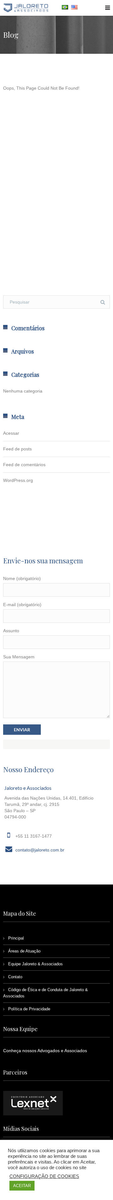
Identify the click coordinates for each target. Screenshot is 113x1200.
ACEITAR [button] (22, 1185)
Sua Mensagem (19, 656)
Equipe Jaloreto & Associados (35, 964)
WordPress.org (18, 480)
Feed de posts (17, 448)
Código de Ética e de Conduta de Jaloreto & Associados (45, 992)
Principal (16, 938)
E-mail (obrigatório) (22, 604)
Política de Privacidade (29, 1009)
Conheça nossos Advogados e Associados (45, 1050)
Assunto (11, 630)
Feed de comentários (24, 464)
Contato (15, 976)
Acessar (11, 433)
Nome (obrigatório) (22, 578)
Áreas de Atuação (24, 951)
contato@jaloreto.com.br (39, 849)
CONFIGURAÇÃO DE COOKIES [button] (44, 1176)
